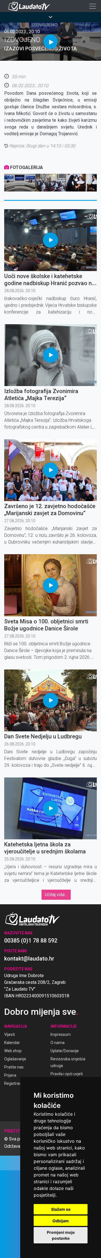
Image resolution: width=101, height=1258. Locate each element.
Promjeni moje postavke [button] (61, 1235)
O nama (57, 1042)
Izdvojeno (22, 40)
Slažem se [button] (60, 1209)
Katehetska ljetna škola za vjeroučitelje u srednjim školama (45, 848)
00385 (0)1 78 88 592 (30, 940)
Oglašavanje (15, 1059)
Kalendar (12, 1042)
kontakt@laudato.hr (29, 958)
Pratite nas (14, 1067)
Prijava (10, 1075)
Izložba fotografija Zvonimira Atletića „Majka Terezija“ (41, 395)
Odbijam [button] (60, 1220)
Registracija (14, 1083)
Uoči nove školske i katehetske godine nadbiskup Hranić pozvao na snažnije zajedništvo (49, 283)
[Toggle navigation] (92, 6)
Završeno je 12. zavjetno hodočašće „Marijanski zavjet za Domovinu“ (49, 510)
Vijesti (9, 1034)
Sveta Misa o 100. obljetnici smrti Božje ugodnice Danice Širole (46, 625)
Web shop (13, 1051)
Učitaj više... (56, 894)
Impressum (60, 1034)
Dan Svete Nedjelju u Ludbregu (43, 736)
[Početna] (30, 6)
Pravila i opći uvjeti (66, 1074)
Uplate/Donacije (64, 1051)
